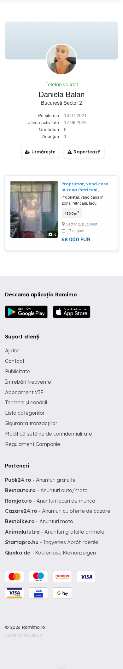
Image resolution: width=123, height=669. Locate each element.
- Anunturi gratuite (40, 480)
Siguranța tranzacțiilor (31, 423)
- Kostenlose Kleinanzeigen (50, 552)
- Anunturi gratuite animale (54, 532)
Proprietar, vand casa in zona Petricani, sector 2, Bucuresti (85, 189)
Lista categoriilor (25, 413)
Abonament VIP (24, 392)
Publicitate (17, 371)
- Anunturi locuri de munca (50, 501)
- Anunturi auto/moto (46, 490)
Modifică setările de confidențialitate (48, 434)
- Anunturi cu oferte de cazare (57, 511)
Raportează (87, 152)
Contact (14, 361)
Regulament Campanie (32, 444)
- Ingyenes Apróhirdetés (51, 542)
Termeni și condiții (26, 402)
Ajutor (12, 350)
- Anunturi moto (39, 521)
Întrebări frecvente (28, 382)
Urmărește (44, 152)
